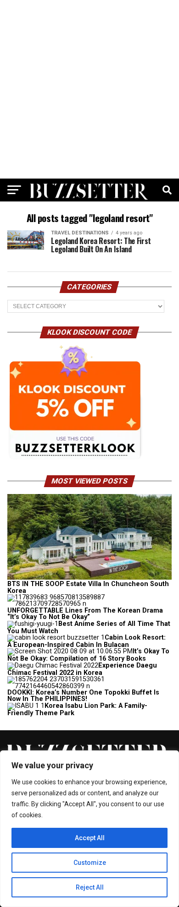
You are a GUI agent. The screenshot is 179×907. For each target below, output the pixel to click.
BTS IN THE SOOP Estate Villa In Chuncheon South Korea (88, 587)
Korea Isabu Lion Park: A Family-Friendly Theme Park (77, 709)
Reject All (90, 887)
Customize (89, 862)
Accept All (90, 838)
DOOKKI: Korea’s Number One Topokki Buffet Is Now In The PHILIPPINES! (83, 696)
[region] (89, 828)
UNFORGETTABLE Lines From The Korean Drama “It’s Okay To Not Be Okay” (85, 614)
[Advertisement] (89, 89)
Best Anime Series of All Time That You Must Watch (88, 627)
